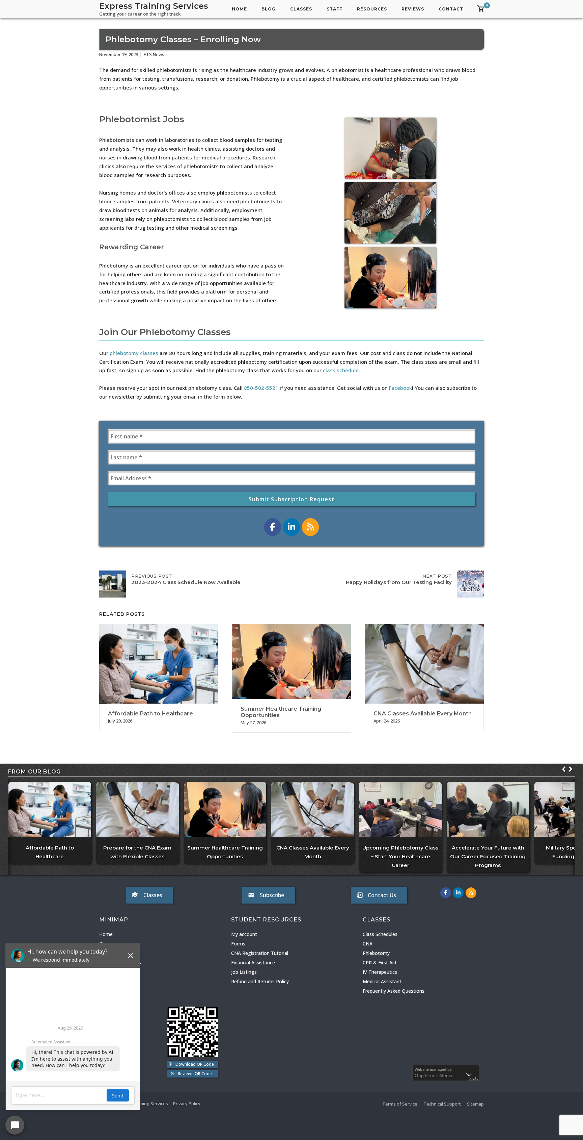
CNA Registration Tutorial (259, 953)
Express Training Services (153, 6)
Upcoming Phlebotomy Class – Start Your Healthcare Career (400, 856)
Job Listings (244, 972)
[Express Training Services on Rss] (310, 527)
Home (239, 8)
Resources (372, 8)
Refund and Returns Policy (260, 981)
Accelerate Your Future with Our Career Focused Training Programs (488, 856)
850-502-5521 (261, 387)
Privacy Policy (186, 1103)
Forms (238, 943)
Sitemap (475, 1104)
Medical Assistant (382, 981)
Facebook (400, 387)
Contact (451, 8)
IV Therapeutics (380, 972)
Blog (268, 8)
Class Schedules (380, 934)
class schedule (341, 370)
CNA (367, 943)
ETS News (154, 54)
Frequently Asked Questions (393, 991)
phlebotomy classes (134, 353)
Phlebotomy (376, 953)
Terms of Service (399, 1104)
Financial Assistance (253, 962)
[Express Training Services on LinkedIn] (291, 527)
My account (244, 934)
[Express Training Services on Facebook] (272, 527)
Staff (334, 8)
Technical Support (442, 1104)
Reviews (412, 8)
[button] (570, 769)
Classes (301, 8)
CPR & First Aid (379, 962)
